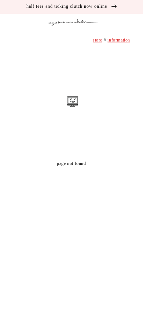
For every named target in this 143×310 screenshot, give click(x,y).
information (118, 40)
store (97, 40)
